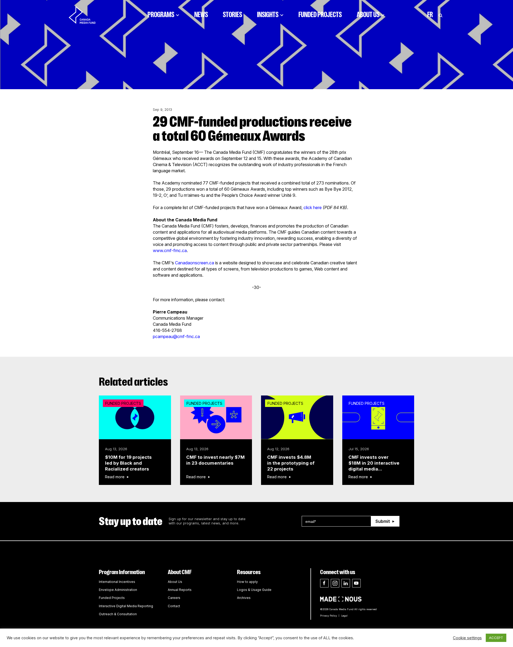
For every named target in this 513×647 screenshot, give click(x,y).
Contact (174, 606)
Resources (249, 572)
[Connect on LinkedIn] (345, 583)
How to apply (247, 582)
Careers (174, 598)
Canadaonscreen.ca (194, 262)
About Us (368, 14)
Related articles (133, 382)
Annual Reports (180, 590)
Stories (232, 14)
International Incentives (117, 582)
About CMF (180, 572)
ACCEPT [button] (496, 638)
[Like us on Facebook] (324, 583)
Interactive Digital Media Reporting (126, 606)
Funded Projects (320, 14)
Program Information (122, 572)
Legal (344, 615)
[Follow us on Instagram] (335, 583)
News (201, 14)
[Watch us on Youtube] (356, 583)
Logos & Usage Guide (254, 590)
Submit (382, 521)
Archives (244, 598)
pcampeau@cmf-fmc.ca (176, 336)
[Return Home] (86, 15)
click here (313, 207)
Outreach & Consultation (118, 614)
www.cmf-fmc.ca (170, 250)
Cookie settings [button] (467, 638)
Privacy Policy (328, 615)
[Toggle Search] (440, 15)
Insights (267, 14)
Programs (160, 14)
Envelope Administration (118, 590)
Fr (430, 14)
